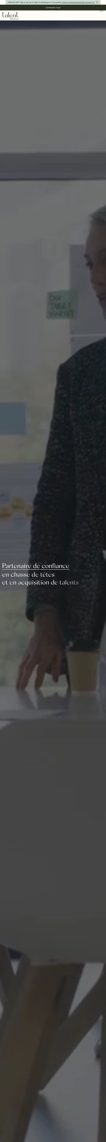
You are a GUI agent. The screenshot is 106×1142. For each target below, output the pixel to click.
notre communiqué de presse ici (78, 2)
